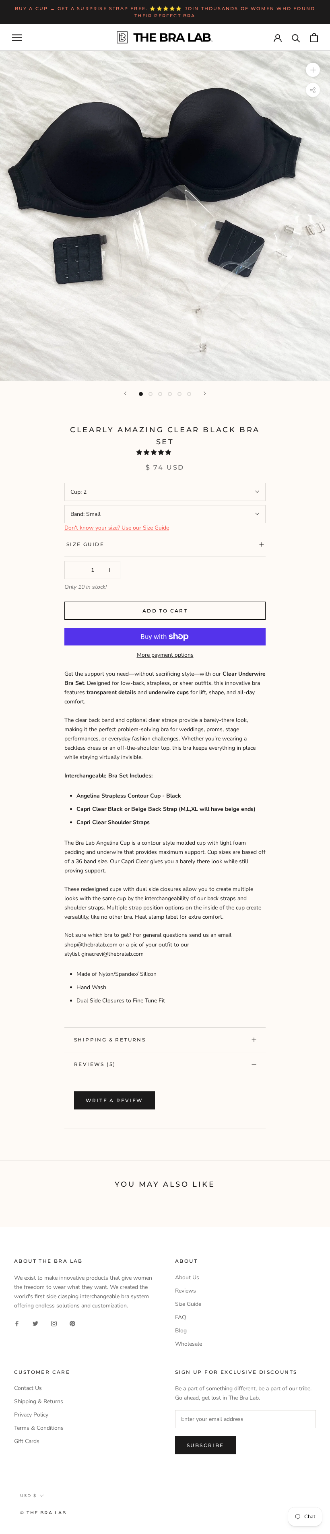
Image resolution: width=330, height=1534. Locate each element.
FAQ (180, 1317)
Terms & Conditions (39, 1428)
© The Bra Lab (43, 1512)
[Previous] (125, 393)
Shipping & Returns (110, 1040)
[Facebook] (17, 1323)
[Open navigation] (17, 37)
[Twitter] (35, 1323)
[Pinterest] (72, 1323)
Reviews (185, 1291)
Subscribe (205, 1445)
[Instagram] (54, 1323)
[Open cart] (314, 37)
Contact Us (28, 1388)
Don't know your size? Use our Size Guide (116, 528)
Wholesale (188, 1344)
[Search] (296, 37)
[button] (154, 452)
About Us (187, 1277)
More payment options (165, 655)
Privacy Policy (31, 1415)
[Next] (205, 393)
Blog (181, 1330)
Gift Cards (26, 1441)
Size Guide (85, 544)
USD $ (28, 1495)
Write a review (114, 1100)
